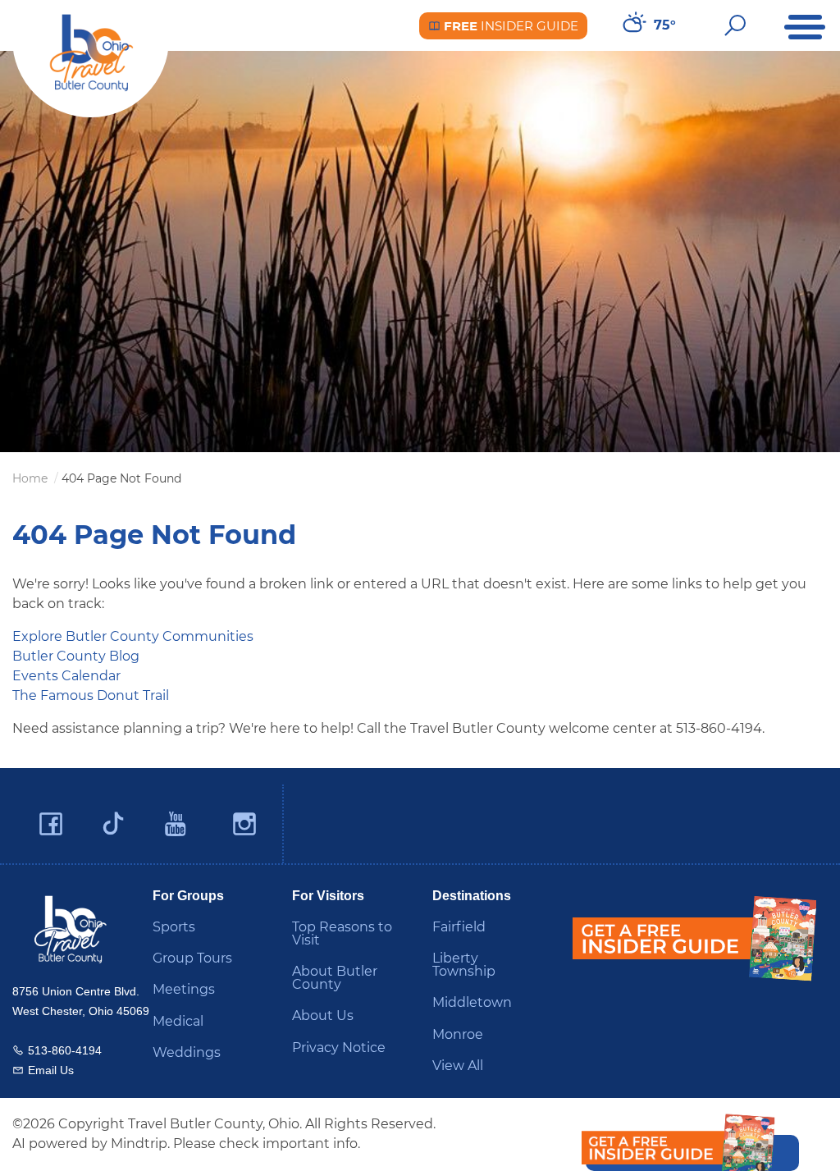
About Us (323, 1015)
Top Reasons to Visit (342, 933)
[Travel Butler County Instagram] (244, 824)
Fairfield (459, 927)
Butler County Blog (75, 656)
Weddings (187, 1052)
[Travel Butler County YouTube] (176, 824)
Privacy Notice (339, 1047)
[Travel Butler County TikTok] (113, 817)
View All (457, 1065)
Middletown (472, 1002)
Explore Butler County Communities (132, 636)
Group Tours (192, 958)
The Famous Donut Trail (90, 695)
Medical (178, 1021)
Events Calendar (66, 676)
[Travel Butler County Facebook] (50, 824)
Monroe (457, 1034)
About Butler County (334, 977)
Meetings (184, 989)
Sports (174, 927)
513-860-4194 (65, 1050)
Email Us (51, 1070)
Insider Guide (509, 26)
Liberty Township (463, 964)
